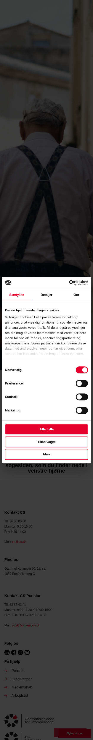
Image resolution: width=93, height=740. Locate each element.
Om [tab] (76, 295)
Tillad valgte (46, 442)
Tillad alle (46, 429)
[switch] (82, 383)
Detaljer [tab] (47, 295)
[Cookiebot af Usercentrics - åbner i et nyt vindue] (69, 283)
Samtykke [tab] (16, 295)
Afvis (46, 454)
